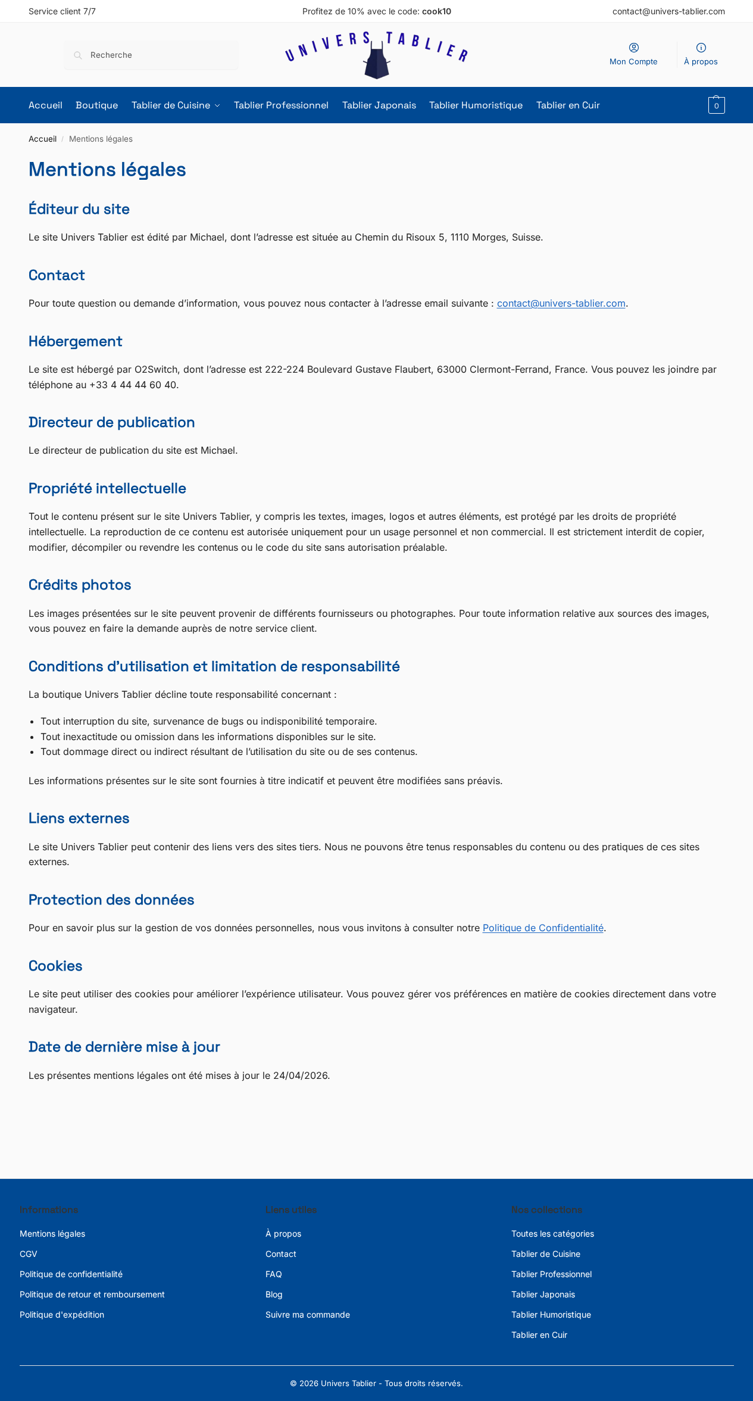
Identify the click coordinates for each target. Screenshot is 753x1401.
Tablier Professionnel (551, 1274)
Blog (274, 1294)
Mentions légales (52, 1233)
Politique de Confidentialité (543, 928)
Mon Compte (634, 61)
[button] (715, 105)
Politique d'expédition (62, 1314)
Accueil (43, 138)
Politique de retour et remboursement (92, 1294)
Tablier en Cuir (539, 1335)
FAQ (273, 1274)
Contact (280, 1254)
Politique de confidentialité (71, 1274)
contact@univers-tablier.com (561, 303)
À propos (701, 61)
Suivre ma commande (307, 1314)
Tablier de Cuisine (545, 1254)
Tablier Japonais (543, 1294)
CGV (29, 1254)
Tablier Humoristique (551, 1314)
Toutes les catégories (552, 1233)
